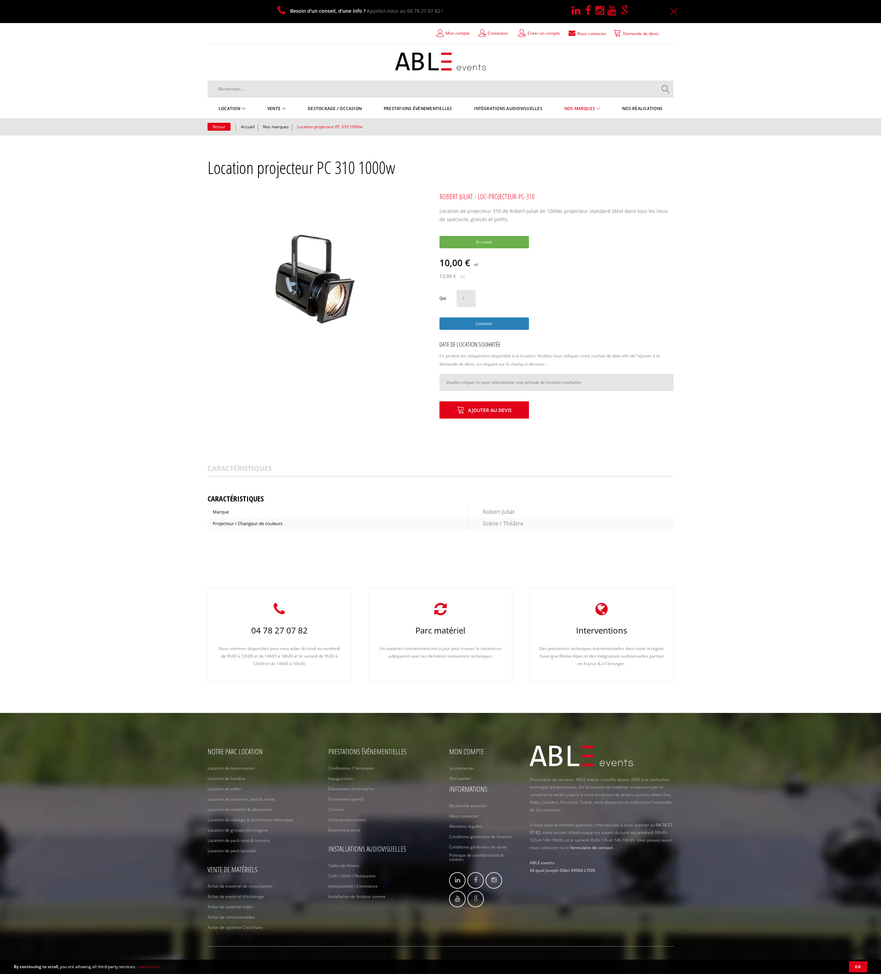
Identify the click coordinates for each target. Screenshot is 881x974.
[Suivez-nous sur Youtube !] (614, 11)
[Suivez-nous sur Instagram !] (601, 11)
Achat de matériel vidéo (230, 907)
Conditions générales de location (480, 837)
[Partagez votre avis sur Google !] (626, 11)
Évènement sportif (345, 799)
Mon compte (458, 33)
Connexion (498, 33)
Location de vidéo (224, 789)
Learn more (148, 967)
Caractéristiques (240, 468)
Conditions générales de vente (478, 847)
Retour (219, 127)
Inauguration (340, 778)
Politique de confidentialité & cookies (476, 857)
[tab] (248, 468)
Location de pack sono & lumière (239, 840)
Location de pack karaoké (232, 851)
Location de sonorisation (231, 768)
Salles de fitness (343, 865)
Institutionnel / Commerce (353, 886)
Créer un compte (544, 33)
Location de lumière (226, 778)
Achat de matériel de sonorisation (240, 886)
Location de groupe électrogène (238, 830)
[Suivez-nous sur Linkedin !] (578, 11)
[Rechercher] (665, 89)
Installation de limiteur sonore (356, 896)
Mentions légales (465, 826)
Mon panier (460, 778)
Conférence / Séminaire (351, 768)
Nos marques (276, 127)
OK (858, 966)
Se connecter (461, 768)
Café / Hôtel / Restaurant (351, 876)
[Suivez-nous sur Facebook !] (590, 11)
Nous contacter (463, 816)
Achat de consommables (231, 917)
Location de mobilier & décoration (240, 809)
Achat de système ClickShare (235, 927)
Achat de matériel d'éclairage (236, 896)
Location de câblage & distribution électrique (250, 820)
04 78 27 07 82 (279, 630)
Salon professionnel (347, 820)
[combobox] (440, 89)
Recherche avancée (468, 806)
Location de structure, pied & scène (241, 799)
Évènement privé (344, 830)
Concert (335, 809)
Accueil (248, 127)
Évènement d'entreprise (351, 789)
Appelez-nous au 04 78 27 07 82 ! (366, 11)
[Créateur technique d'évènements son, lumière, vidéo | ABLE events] (440, 62)
